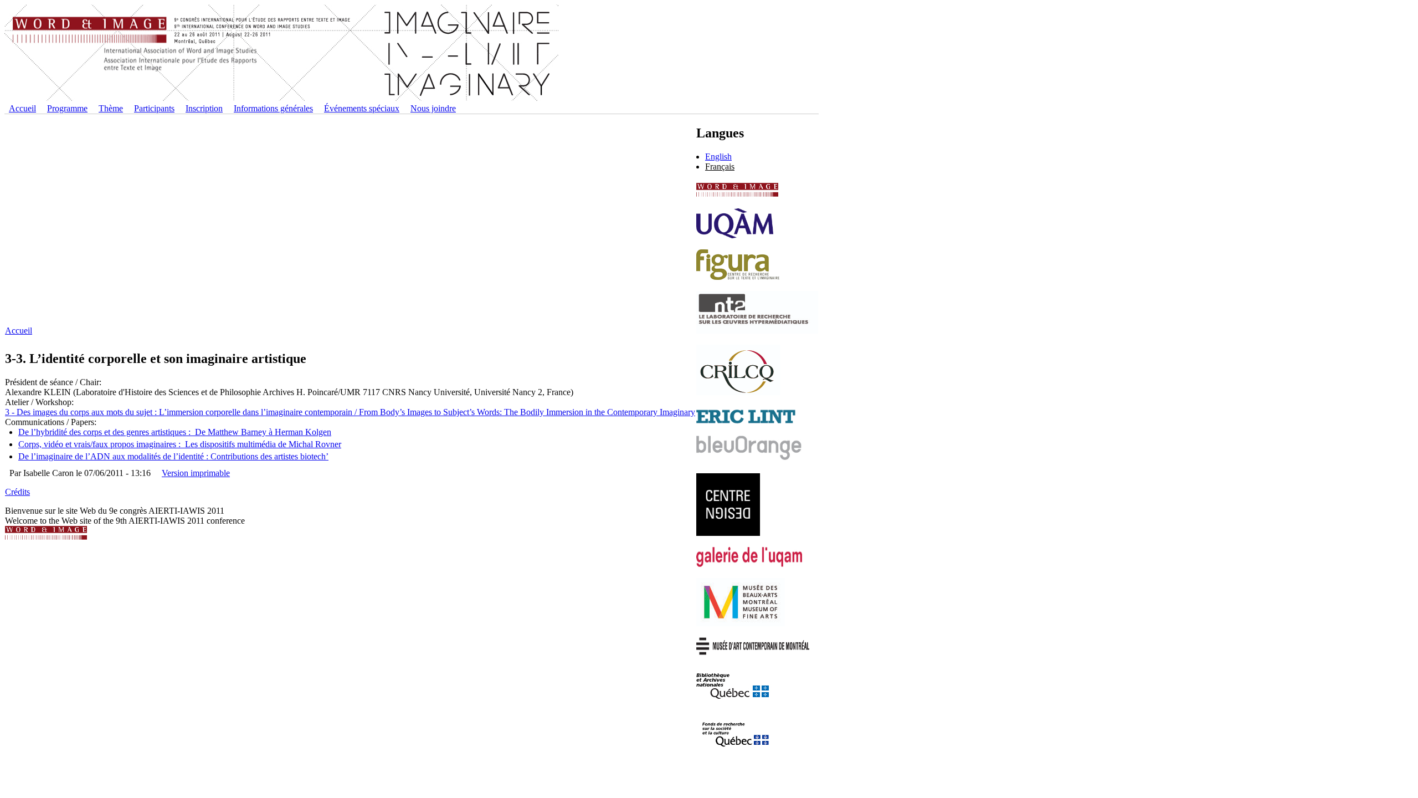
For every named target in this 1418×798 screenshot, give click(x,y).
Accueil (22, 108)
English (718, 156)
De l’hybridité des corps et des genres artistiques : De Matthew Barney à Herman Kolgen (174, 432)
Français (719, 166)
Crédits (17, 492)
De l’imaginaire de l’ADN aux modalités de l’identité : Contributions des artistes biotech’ (173, 456)
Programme (67, 108)
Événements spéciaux (361, 108)
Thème (111, 108)
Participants (154, 108)
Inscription (204, 108)
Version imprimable (196, 473)
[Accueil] (281, 98)
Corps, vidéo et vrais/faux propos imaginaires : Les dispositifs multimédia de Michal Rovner (179, 444)
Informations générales (273, 108)
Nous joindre (433, 108)
